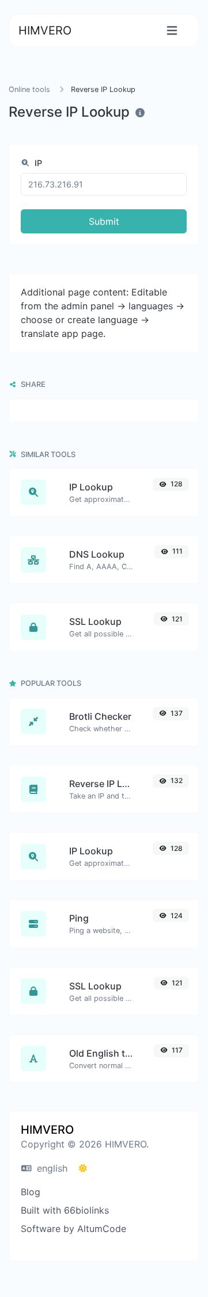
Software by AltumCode (73, 1228)
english (50, 1168)
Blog (30, 1192)
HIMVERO (44, 30)
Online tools (29, 89)
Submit (104, 221)
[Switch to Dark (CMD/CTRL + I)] (83, 1168)
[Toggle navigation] (172, 31)
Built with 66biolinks (65, 1210)
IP (37, 163)
